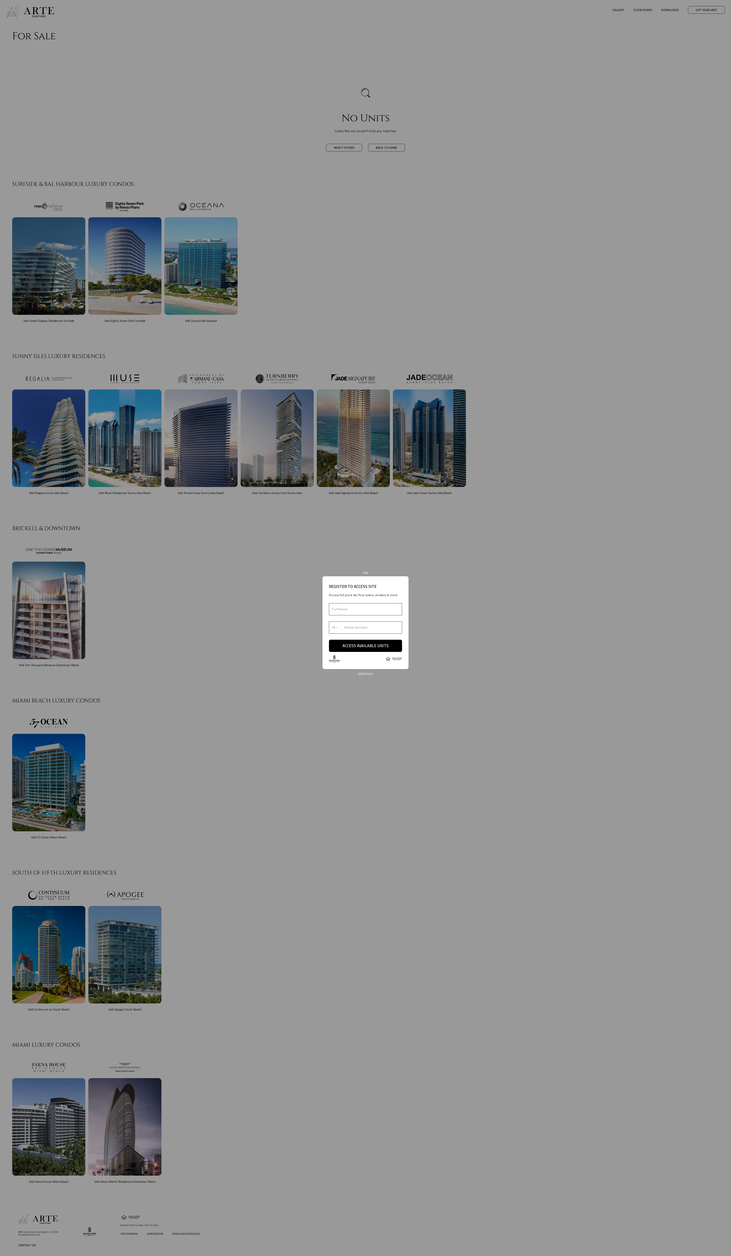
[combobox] (335, 627)
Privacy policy (365, 674)
